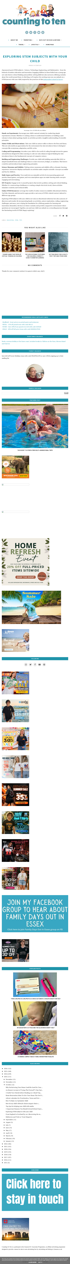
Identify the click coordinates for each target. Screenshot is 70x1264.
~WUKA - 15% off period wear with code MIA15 (17, 324)
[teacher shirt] (15, 750)
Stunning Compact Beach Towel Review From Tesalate (36, 1057)
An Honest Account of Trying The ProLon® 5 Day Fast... (24, 1090)
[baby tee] (15, 961)
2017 (5, 1157)
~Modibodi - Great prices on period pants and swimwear (20, 322)
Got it (40, 1262)
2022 (5, 1144)
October (8, 1085)
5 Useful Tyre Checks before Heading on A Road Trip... (23, 1093)
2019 (5, 1152)
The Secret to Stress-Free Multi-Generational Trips (35, 450)
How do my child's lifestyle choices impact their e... (22, 1103)
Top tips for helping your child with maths (20, 1106)
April (7, 1133)
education (10, 220)
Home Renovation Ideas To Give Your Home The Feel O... (24, 1095)
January (8, 1141)
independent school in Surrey (53, 79)
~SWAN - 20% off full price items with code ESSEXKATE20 (21, 329)
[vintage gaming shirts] (15, 861)
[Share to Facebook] (59, 215)
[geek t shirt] (15, 833)
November (9, 1082)
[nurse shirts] (15, 778)
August (8, 1122)
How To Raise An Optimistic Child (17, 1101)
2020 (5, 1149)
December (9, 1079)
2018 (5, 1155)
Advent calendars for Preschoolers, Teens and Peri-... (23, 1098)
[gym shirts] (15, 805)
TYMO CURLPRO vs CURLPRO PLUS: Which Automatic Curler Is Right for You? (36, 999)
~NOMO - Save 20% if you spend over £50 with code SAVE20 (21, 327)
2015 (5, 1163)
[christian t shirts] (15, 722)
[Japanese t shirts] (15, 694)
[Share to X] (63, 215)
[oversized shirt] (15, 889)
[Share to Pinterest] (66, 215)
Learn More (32, 1262)
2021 (5, 1146)
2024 (5, 1074)
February (9, 1138)
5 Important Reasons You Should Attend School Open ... (24, 1109)
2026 (5, 1069)
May (7, 1130)
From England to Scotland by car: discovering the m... (23, 1114)
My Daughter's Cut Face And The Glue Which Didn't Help (35, 1028)
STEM (16, 220)
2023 (5, 1077)
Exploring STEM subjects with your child (19, 1112)
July (7, 1125)
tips (20, 220)
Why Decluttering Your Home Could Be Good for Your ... (24, 1087)
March (8, 1136)
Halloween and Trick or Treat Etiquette (19, 1117)
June (7, 1128)
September (9, 1120)
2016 (5, 1160)
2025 (5, 1071)
